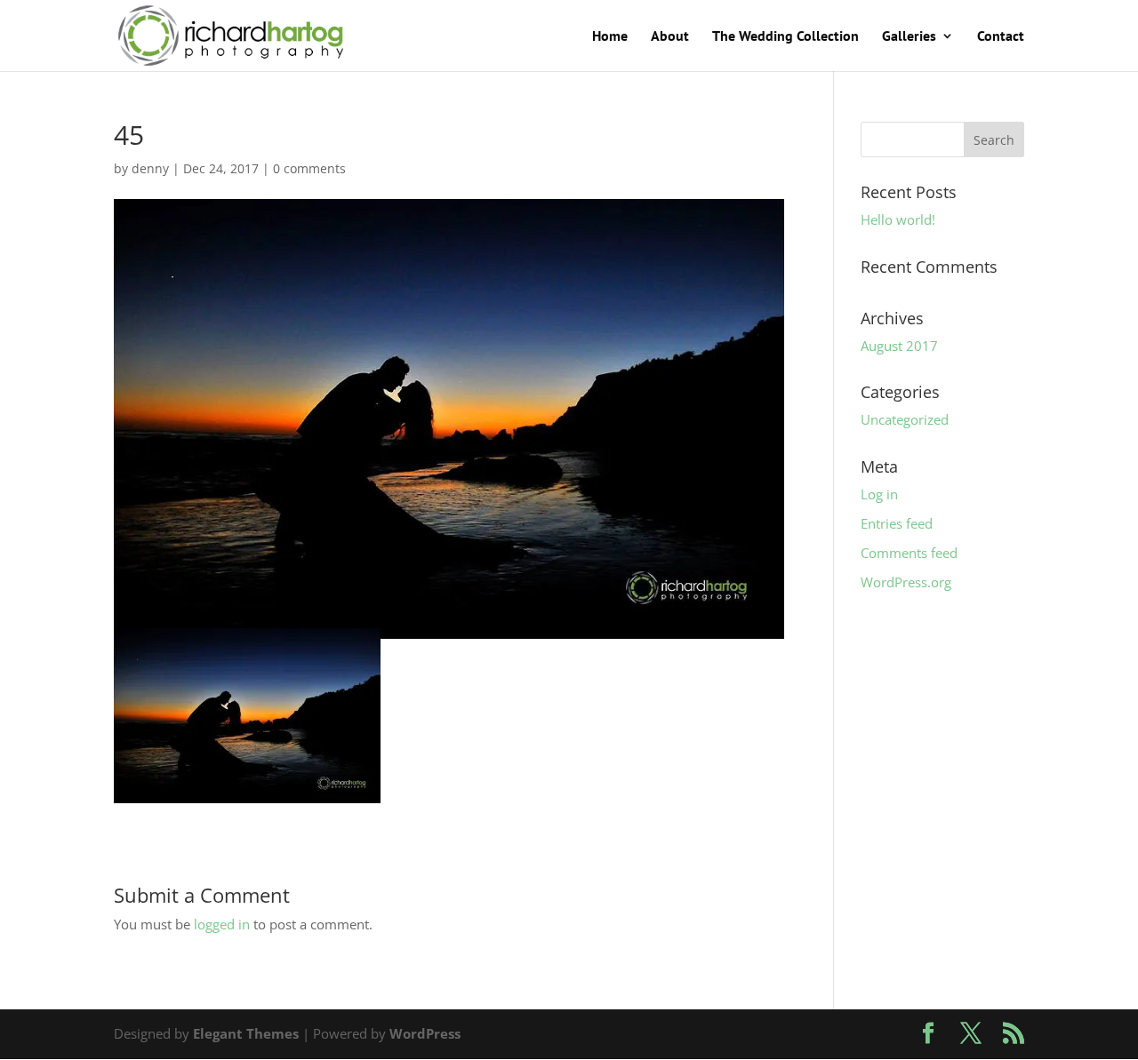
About (670, 36)
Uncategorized (905, 419)
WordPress (425, 1033)
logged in (222, 924)
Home (610, 36)
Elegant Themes (246, 1033)
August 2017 (899, 346)
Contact (1000, 36)
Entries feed (897, 523)
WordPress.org (906, 582)
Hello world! (898, 219)
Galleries (909, 36)
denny (150, 168)
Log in (879, 494)
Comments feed (909, 553)
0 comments (309, 168)
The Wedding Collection (785, 36)
